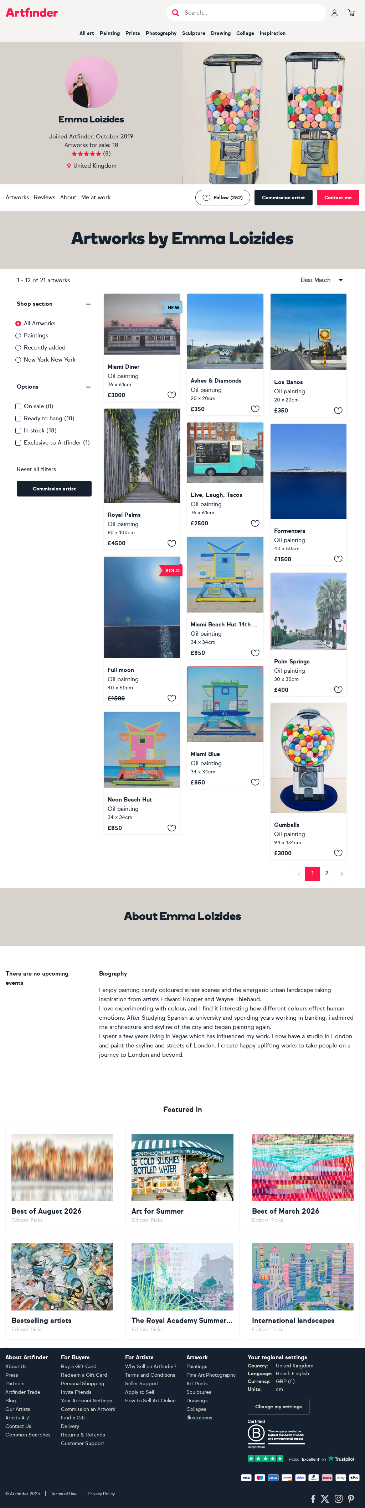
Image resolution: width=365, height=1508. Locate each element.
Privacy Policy (101, 1493)
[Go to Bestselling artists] (62, 1288)
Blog (10, 1401)
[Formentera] (308, 495)
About (68, 197)
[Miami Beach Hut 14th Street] (225, 598)
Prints (132, 33)
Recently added (45, 347)
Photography (161, 33)
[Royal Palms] (142, 479)
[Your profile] (335, 12)
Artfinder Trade (22, 1392)
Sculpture (193, 33)
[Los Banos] (308, 355)
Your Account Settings (86, 1401)
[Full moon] (142, 630)
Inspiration (273, 33)
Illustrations (199, 1418)
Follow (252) (228, 198)
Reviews (44, 197)
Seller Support (141, 1384)
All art (86, 33)
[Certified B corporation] (276, 1433)
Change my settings (278, 1407)
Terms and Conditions (150, 1375)
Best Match (315, 280)
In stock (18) (40, 430)
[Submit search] (175, 12)
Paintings (36, 335)
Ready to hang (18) (49, 418)
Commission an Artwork (88, 1409)
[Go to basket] (351, 12)
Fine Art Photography (211, 1375)
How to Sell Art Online (150, 1401)
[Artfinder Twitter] (324, 1499)
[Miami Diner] (142, 347)
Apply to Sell (139, 1392)
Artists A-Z (17, 1418)
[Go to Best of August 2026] (62, 1179)
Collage (245, 33)
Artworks (17, 197)
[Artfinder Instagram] (339, 1499)
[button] (54, 304)
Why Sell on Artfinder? (150, 1366)
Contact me (338, 198)
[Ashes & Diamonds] (225, 354)
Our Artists (17, 1409)
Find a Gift (73, 1418)
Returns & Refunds (83, 1435)
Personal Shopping (82, 1384)
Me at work (95, 197)
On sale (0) (38, 406)
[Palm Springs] (308, 634)
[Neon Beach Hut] (142, 773)
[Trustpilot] (301, 1458)
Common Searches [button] (28, 1435)
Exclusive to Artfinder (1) (57, 442)
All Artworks (39, 323)
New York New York (50, 359)
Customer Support (82, 1443)
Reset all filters (36, 469)
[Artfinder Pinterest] (351, 1499)
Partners (15, 1384)
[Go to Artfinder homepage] (31, 12)
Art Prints (197, 1384)
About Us (16, 1366)
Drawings (197, 1401)
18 (115, 145)
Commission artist (283, 198)
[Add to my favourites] (171, 395)
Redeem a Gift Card (84, 1375)
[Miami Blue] (225, 727)
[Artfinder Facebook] (313, 1499)
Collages (196, 1409)
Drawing (221, 33)
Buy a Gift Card (79, 1366)
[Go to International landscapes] (302, 1288)
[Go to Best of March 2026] (302, 1179)
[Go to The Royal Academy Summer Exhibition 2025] (182, 1288)
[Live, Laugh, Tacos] (225, 476)
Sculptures (198, 1392)
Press (11, 1375)
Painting (110, 33)
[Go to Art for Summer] (182, 1179)
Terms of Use (64, 1493)
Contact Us (18, 1426)
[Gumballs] (308, 781)
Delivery (70, 1426)
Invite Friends (76, 1392)
